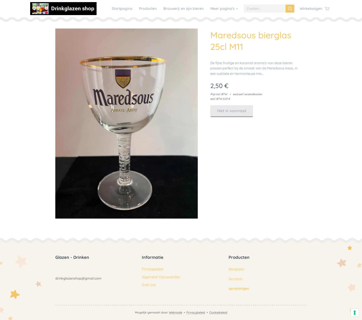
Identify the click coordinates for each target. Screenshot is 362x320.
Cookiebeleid (218, 312)
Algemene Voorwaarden (161, 277)
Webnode (175, 312)
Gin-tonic (236, 279)
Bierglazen (236, 269)
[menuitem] (123, 8)
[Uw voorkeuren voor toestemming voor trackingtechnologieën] (355, 313)
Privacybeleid (152, 269)
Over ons (149, 284)
